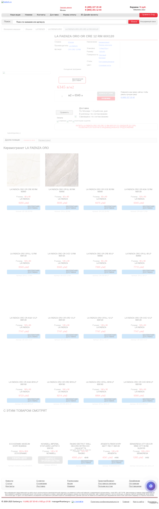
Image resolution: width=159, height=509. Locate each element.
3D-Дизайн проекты (89, 15)
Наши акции (15, 15)
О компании (41, 484)
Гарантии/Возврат (106, 481)
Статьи (9, 484)
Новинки (28, 15)
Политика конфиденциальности (105, 502)
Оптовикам (134, 484)
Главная (4, 15)
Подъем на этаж (105, 486)
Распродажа (72, 481)
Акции (70, 484)
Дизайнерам (134, 481)
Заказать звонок (66, 7)
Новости (9, 481)
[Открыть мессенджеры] (151, 486)
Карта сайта (138, 502)
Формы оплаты (69, 15)
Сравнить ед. (148, 15)
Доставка (54, 15)
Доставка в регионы (107, 484)
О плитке (40, 481)
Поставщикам (135, 486)
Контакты (41, 15)
